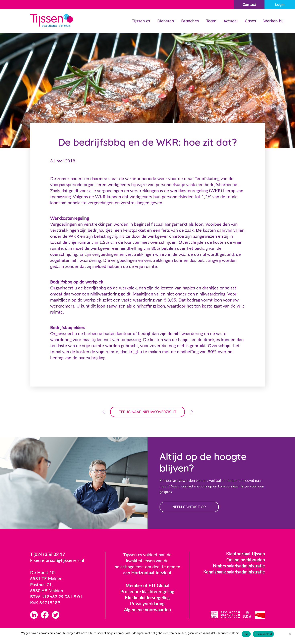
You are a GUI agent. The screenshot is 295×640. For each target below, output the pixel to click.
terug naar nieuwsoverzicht (147, 411)
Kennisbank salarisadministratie (234, 571)
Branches (190, 20)
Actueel (231, 20)
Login (280, 4)
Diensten (165, 20)
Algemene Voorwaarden (147, 609)
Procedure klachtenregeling (147, 591)
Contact (249, 4)
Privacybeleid (263, 634)
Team (211, 20)
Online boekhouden (245, 559)
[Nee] (290, 634)
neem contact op (189, 507)
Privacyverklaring (147, 603)
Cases (250, 20)
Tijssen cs (141, 20)
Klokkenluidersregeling (147, 597)
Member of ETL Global (147, 585)
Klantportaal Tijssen (245, 553)
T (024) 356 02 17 (47, 554)
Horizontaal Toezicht (151, 572)
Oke (246, 634)
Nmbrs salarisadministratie (239, 565)
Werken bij (273, 20)
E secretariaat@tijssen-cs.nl (57, 560)
